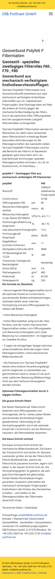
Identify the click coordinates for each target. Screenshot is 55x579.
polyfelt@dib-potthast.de (32, 515)
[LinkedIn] (50, 39)
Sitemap (42, 572)
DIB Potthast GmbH (19, 14)
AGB (18, 572)
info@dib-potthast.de (27, 6)
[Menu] (51, 13)
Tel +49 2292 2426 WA (17, 3)
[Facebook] (35, 39)
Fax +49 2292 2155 (37, 3)
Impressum (8, 572)
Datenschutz (29, 572)
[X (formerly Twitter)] (42, 40)
